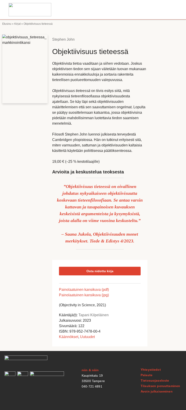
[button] (173, 10)
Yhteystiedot (151, 369)
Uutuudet (87, 337)
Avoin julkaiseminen (157, 391)
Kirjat (17, 23)
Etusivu (6, 23)
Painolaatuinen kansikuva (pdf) (84, 289)
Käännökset (68, 337)
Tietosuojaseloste (155, 380)
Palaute (146, 375)
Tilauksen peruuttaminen (160, 386)
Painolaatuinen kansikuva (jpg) (84, 295)
